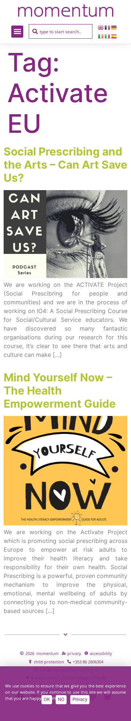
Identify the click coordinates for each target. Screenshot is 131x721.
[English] (101, 27)
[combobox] (60, 31)
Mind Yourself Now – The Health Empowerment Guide (60, 390)
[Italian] (107, 35)
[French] (107, 27)
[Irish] (101, 35)
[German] (114, 27)
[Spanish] (114, 35)
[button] (17, 32)
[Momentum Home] (65, 10)
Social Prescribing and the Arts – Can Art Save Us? (65, 164)
